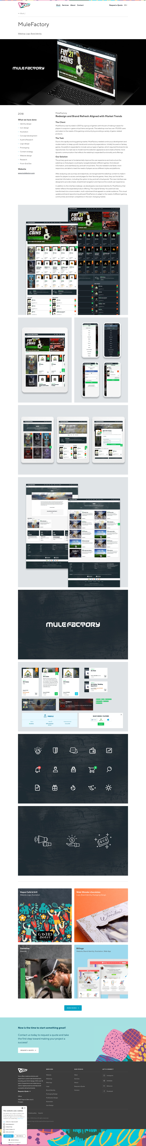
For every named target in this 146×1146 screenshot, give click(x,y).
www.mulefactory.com (26, 173)
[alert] (14, 1125)
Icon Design (49, 1105)
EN (125, 5)
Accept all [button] (8, 1136)
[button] (14, 1140)
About (72, 5)
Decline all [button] (19, 1136)
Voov (24, 5)
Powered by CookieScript (14, 1142)
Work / (22, 13)
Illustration (49, 1101)
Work (58, 5)
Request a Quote (116, 5)
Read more (20, 1118)
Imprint (40, 1113)
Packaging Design (52, 1094)
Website (48, 1075)
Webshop (21, 34)
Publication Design (52, 1098)
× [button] (24, 1108)
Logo (28, 34)
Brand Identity (36, 34)
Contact (80, 5)
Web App (49, 1082)
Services (65, 5)
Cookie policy (32, 1113)
